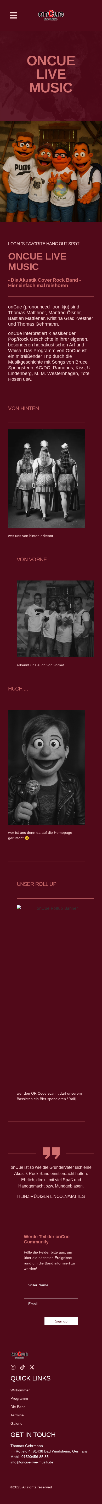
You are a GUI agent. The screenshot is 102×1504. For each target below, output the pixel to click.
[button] (13, 15)
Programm (19, 1398)
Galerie (16, 1423)
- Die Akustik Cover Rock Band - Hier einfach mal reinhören (44, 282)
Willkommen (20, 1390)
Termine (17, 1415)
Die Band (18, 1407)
